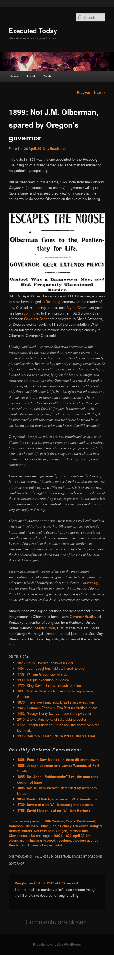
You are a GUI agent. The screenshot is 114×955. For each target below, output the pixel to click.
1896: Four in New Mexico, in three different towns (58, 759)
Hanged (96, 826)
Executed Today (33, 30)
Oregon (61, 830)
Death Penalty (61, 826)
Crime (44, 826)
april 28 (78, 835)
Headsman (58, 148)
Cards (47, 76)
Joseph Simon (44, 627)
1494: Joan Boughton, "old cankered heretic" (51, 668)
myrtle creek (46, 840)
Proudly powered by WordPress (57, 944)
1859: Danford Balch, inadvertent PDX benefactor (57, 798)
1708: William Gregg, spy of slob (42, 674)
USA (31, 835)
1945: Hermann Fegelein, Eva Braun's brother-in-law (57, 707)
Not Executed (44, 830)
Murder (26, 830)
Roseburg (53, 301)
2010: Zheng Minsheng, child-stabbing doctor (51, 719)
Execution (80, 826)
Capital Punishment (80, 821)
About (31, 76)
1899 (68, 835)
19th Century (54, 821)
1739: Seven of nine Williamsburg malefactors (55, 804)
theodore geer (83, 840)
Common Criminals (23, 826)
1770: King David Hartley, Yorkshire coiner (49, 685)
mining (30, 840)
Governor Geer (35, 318)
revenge (92, 582)
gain (79, 582)
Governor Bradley (83, 616)
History (14, 830)
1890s (58, 835)
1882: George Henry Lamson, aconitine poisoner (54, 713)
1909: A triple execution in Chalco (43, 679)
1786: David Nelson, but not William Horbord (53, 810)
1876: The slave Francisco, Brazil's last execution (55, 702)
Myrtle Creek (76, 307)
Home (14, 76)
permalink (55, 845)
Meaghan (21, 883)
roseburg (64, 840)
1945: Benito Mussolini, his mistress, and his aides (56, 735)
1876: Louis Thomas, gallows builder (45, 662)
